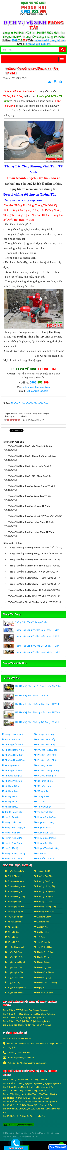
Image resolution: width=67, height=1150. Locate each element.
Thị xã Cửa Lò (44, 806)
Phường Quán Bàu (13, 770)
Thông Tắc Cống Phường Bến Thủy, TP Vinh (37, 629)
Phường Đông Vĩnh (14, 749)
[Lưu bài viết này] (61, 81)
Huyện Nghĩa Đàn (13, 837)
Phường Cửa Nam (13, 744)
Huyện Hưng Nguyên (15, 827)
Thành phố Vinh (12, 739)
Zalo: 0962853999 (58, 1147)
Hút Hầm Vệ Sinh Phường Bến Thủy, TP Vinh (37, 703)
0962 (19, 40)
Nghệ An (41, 853)
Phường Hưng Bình (46, 754)
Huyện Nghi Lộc (45, 832)
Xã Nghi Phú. (11, 806)
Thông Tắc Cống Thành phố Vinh (31, 622)
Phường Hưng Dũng (14, 760)
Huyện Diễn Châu (13, 822)
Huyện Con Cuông (46, 817)
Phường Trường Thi (46, 775)
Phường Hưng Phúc (47, 760)
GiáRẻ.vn (33, 1136)
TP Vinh (41, 801)
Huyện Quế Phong (46, 837)
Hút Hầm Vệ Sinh (11, 678)
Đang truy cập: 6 (26, 1124)
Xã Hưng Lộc (11, 791)
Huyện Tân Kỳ (11, 848)
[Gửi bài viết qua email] (50, 81)
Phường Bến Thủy (46, 739)
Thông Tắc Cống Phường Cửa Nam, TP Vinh (37, 635)
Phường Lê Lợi (11, 765)
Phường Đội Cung (46, 744)
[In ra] (55, 81)
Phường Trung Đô (13, 775)
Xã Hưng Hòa (44, 785)
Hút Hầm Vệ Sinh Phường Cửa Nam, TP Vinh (37, 712)
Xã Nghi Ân (42, 791)
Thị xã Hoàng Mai (13, 811)
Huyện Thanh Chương (48, 848)
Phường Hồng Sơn (13, 754)
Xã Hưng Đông (11, 785)
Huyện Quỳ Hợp (45, 842)
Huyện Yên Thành (13, 858)
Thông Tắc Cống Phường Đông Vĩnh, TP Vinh (37, 651)
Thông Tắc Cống (12, 614)
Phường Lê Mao (45, 765)
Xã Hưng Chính (45, 780)
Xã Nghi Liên (10, 801)
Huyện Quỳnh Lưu (13, 734)
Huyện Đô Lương (45, 822)
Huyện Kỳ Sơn (44, 827)
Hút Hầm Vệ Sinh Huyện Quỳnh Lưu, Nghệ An (38, 686)
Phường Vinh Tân (13, 780)
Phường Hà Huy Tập (47, 749)
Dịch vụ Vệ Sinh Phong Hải (36, 1132)
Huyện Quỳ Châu (13, 842)
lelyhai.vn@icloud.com (37, 44)
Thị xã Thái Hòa (45, 811)
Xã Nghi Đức (10, 796)
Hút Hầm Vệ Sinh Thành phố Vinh (31, 695)
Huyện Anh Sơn (12, 817)
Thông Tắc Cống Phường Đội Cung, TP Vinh (37, 645)
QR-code (11, 1124)
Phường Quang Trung (48, 770)
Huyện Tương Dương (15, 853)
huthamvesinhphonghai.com (49, 40)
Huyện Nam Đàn (12, 832)
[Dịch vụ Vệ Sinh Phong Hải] (33, 7)
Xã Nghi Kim (43, 796)
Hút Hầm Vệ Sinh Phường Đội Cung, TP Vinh (37, 722)
